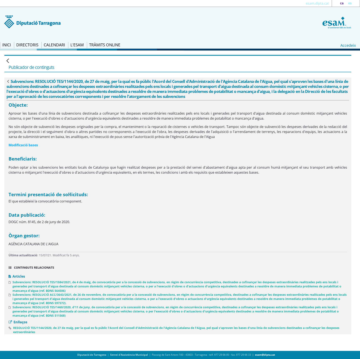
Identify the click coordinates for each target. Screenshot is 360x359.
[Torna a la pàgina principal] (7, 61)
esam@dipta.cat (265, 354)
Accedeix (348, 45)
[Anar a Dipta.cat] (32, 21)
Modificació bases (23, 145)
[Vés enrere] (8, 82)
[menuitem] (6, 45)
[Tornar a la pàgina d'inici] (336, 22)
